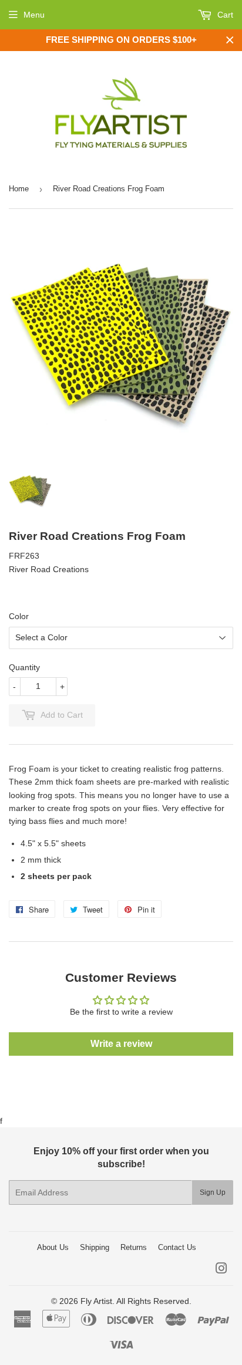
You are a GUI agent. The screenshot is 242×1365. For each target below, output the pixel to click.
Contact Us (177, 1247)
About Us (53, 1247)
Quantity (24, 667)
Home (19, 188)
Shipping (94, 1247)
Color (19, 616)
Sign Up (213, 1192)
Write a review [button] (121, 1044)
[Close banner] (230, 40)
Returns (133, 1247)
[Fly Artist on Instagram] (221, 1270)
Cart (224, 14)
